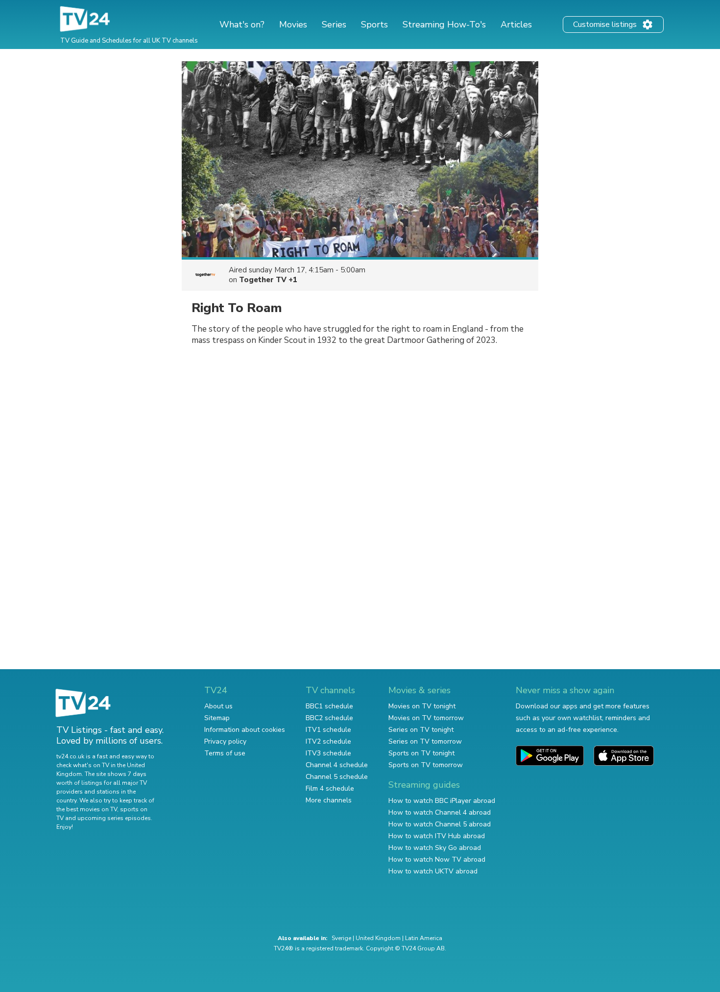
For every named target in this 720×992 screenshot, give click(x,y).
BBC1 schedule (329, 706)
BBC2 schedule (329, 718)
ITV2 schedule (328, 741)
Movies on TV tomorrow (426, 718)
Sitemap (217, 718)
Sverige (341, 938)
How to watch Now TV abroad (436, 859)
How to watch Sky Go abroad (434, 847)
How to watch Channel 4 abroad (439, 812)
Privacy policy (225, 741)
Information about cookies (244, 729)
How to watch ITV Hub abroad (436, 836)
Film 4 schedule (330, 788)
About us (218, 706)
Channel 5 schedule (337, 776)
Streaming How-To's (444, 24)
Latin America (423, 938)
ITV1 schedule (328, 729)
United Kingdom (378, 938)
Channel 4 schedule (337, 765)
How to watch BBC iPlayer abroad (441, 800)
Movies (293, 24)
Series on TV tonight (421, 729)
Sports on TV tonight (421, 753)
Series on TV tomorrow (425, 741)
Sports (374, 24)
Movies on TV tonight (422, 706)
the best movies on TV (86, 809)
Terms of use (224, 753)
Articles (516, 24)
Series (334, 24)
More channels (329, 800)
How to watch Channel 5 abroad (439, 824)
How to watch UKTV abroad (433, 871)
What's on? (241, 24)
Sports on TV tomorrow (425, 765)
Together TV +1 (268, 280)
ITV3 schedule (328, 753)
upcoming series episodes (114, 818)
